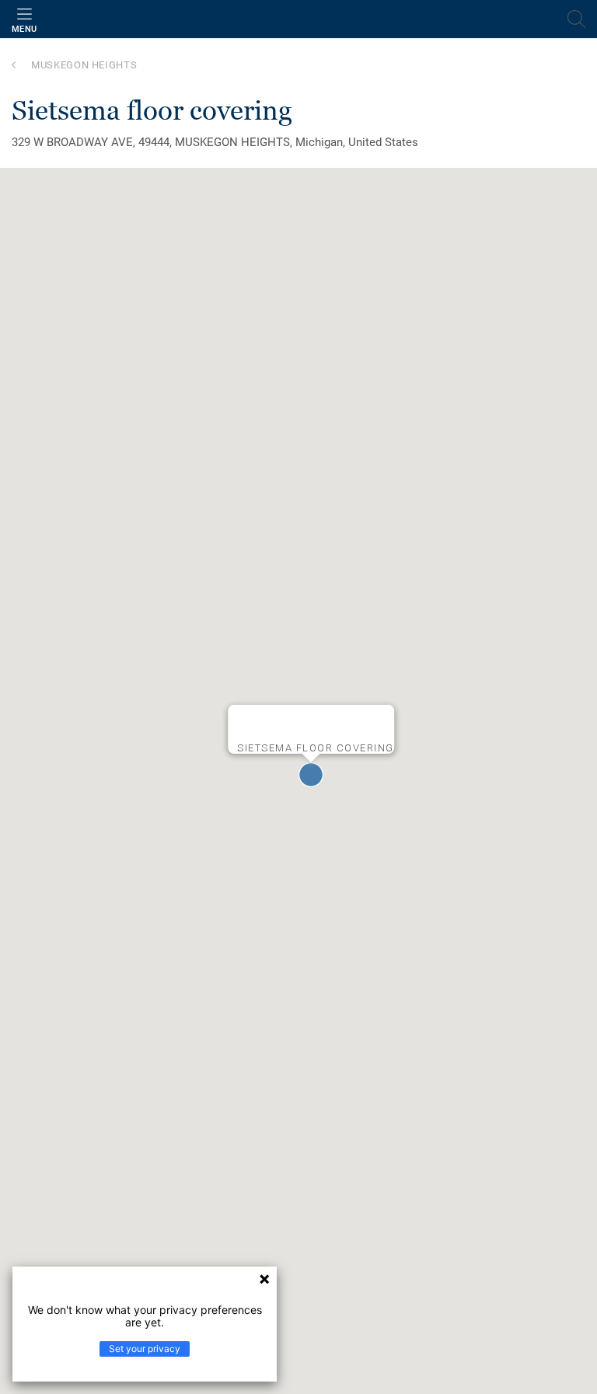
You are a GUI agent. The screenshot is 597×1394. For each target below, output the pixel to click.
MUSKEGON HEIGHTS (84, 65)
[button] (311, 774)
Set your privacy (144, 1348)
